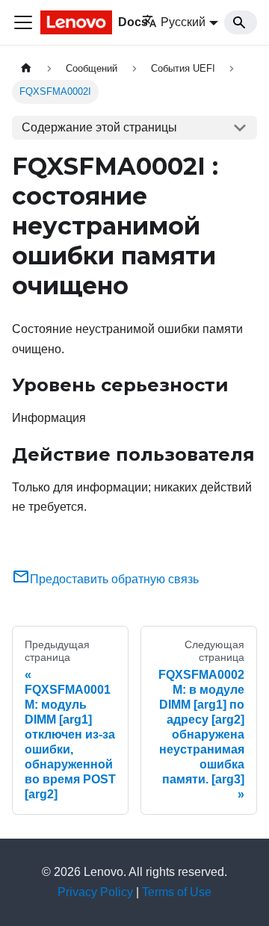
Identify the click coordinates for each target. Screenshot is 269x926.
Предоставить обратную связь (114, 579)
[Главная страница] (26, 68)
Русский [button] (183, 22)
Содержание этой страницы (99, 127)
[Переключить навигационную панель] (23, 22)
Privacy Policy (95, 892)
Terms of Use (176, 892)
